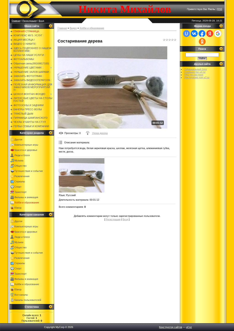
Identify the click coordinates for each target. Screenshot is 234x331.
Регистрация (29, 20)
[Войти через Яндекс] (209, 33)
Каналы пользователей (27, 300)
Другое (18, 139)
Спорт (17, 186)
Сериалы (19, 181)
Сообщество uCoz (195, 72)
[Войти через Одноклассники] (202, 41)
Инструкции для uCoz (197, 77)
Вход (41, 20)
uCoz (189, 327)
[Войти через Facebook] (202, 33)
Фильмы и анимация (26, 197)
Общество (20, 165)
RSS (219, 9)
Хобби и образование (26, 202)
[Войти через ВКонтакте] (194, 33)
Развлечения (21, 176)
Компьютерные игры (26, 144)
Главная (16, 20)
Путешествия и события (28, 171)
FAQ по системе (193, 74)
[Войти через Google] (217, 33)
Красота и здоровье (25, 150)
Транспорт (20, 192)
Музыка (18, 160)
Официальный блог (195, 69)
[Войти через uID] (186, 33)
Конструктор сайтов (170, 327)
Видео (73, 28)
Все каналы (21, 294)
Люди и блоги (22, 155)
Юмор (17, 207)
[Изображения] (81, 175)
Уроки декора (100, 133)
